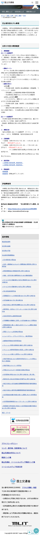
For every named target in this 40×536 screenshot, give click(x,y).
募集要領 (5, 173)
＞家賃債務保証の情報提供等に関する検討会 (16, 271)
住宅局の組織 (6, 246)
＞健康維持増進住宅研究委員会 (11, 341)
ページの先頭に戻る (34, 532)
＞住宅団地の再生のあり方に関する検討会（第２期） (18, 374)
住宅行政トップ (19, 11)
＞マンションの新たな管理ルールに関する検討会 (17, 354)
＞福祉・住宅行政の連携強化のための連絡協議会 (17, 275)
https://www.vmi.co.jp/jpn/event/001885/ (22, 209)
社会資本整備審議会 (8, 255)
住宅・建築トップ (7, 11)
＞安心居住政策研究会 (9, 291)
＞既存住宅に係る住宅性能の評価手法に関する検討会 (18, 379)
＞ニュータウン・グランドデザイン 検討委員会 (17, 336)
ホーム (3, 15)
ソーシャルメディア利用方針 (12, 467)
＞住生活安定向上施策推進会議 (11, 316)
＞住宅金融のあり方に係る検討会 (12, 300)
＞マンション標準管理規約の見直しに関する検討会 (18, 349)
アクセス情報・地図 (29, 487)
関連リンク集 (6, 457)
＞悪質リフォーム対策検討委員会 (12, 331)
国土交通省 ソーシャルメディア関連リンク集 (18, 462)
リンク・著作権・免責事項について (14, 448)
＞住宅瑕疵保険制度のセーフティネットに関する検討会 (19, 401)
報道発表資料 (6, 241)
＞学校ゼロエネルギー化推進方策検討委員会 (16, 370)
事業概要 (5, 171)
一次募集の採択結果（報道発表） (12, 162)
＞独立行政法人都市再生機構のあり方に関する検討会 (18, 305)
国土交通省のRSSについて (11, 453)
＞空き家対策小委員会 (9, 260)
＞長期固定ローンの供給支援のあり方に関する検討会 (18, 295)
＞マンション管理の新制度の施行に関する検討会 (17, 345)
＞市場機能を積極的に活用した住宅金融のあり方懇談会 (19, 320)
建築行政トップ (30, 11)
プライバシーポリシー (10, 443)
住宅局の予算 (6, 250)
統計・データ (6, 412)
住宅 (24, 15)
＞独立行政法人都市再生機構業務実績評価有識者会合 (18, 390)
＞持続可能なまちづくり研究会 (11, 365)
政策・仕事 (10, 15)
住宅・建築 (18, 15)
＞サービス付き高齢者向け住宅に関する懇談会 (16, 286)
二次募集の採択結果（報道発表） (12, 165)
